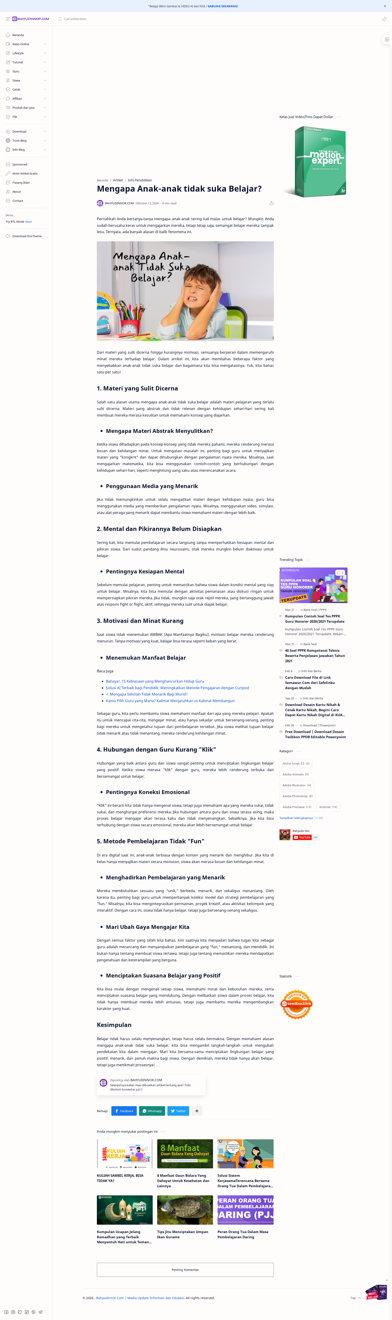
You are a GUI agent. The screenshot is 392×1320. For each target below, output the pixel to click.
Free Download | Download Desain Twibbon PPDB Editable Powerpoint (315, 734)
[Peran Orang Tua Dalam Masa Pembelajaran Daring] (245, 1210)
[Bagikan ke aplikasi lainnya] (196, 1111)
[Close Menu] (385, 6)
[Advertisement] (219, 64)
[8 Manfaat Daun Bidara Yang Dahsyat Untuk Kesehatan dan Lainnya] (185, 1154)
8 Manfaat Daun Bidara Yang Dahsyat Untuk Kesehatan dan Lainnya (183, 1180)
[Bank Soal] (311, 610)
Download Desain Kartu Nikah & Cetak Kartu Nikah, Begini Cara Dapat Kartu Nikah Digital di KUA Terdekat (313, 710)
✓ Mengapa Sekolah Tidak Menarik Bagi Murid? (147, 694)
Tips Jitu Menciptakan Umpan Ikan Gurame (182, 1234)
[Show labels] (302, 818)
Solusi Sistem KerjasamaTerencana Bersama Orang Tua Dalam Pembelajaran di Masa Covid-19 (245, 1180)
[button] (384, 18)
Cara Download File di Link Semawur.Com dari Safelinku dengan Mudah (310, 682)
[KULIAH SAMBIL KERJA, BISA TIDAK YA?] (125, 1154)
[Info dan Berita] (311, 671)
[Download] (311, 725)
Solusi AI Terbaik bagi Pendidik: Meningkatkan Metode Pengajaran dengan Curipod (177, 687)
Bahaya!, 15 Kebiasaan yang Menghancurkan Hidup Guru (155, 681)
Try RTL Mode (15, 222)
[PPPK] (323, 610)
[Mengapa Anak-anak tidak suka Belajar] (185, 291)
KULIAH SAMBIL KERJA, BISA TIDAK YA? (120, 1178)
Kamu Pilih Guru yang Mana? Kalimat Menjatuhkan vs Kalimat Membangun (170, 700)
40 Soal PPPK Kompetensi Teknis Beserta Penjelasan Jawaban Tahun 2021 (315, 655)
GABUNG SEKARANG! (223, 6)
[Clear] (129, 19)
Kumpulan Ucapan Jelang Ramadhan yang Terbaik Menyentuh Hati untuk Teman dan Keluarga (123, 1237)
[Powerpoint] (328, 725)
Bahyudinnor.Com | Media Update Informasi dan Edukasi (140, 1298)
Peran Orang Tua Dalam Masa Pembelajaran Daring (243, 1234)
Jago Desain (245, 1298)
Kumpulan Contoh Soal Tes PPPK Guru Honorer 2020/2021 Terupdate (315, 619)
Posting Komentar (185, 1270)
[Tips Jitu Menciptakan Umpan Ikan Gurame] (185, 1210)
